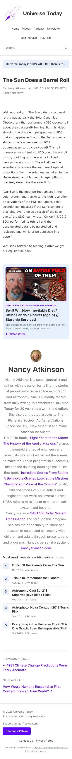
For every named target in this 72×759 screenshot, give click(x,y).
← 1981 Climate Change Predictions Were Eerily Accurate (35, 667)
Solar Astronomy (13, 92)
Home (15, 28)
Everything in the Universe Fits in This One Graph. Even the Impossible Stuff (40, 626)
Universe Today (42, 13)
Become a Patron (17, 731)
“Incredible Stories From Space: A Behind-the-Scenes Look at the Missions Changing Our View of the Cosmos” (36, 478)
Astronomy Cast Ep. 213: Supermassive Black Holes (31, 593)
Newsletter (54, 28)
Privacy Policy (44, 740)
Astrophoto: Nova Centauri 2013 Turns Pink (40, 609)
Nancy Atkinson (16, 88)
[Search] (66, 47)
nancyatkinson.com (36, 548)
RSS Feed (46, 37)
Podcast (39, 28)
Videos (26, 28)
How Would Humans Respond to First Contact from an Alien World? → (32, 689)
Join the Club (29, 37)
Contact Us (26, 740)
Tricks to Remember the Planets (35, 578)
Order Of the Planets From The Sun (38, 565)
